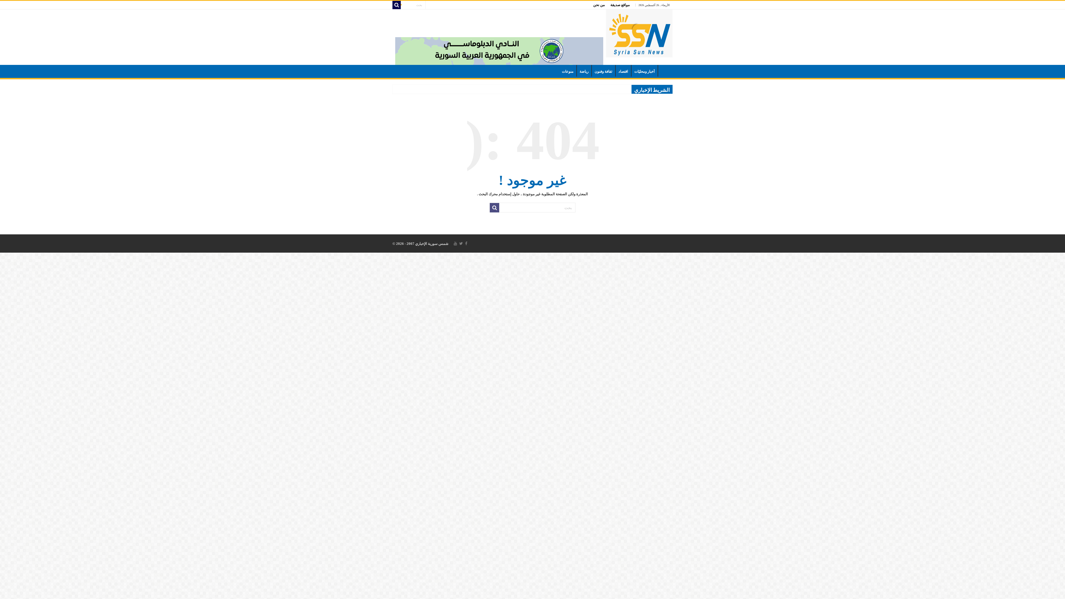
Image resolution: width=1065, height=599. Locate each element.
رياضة (584, 71)
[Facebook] (466, 243)
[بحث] (396, 5)
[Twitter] (461, 243)
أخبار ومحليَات (644, 71)
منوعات (568, 71)
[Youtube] (455, 243)
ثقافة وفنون (603, 71)
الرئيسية (665, 71)
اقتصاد (623, 71)
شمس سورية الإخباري (431, 244)
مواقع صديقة (620, 5)
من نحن (599, 5)
